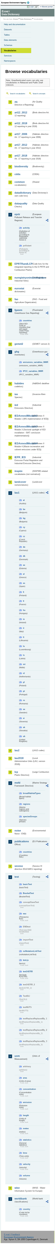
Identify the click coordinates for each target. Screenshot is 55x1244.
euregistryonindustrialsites (23, 277)
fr (23, 601)
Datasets (8, 29)
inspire (18, 471)
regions (26, 804)
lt (23, 637)
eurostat (19, 288)
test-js (26, 960)
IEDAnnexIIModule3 (23, 426)
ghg (17, 351)
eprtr (17, 214)
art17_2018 (21, 155)
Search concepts (39, 94)
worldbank (21, 1198)
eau (24, 913)
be (24, 509)
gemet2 (19, 344)
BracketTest (27, 893)
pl (24, 682)
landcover (20, 482)
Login (32, 7)
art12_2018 (21, 123)
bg (24, 518)
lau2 (17, 750)
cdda (17, 174)
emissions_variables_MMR (27, 362)
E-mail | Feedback (12, 1234)
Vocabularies (10, 50)
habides (19, 383)
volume (26, 1175)
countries (27, 320)
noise (18, 830)
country (26, 1209)
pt (24, 691)
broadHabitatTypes (27, 793)
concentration (27, 1089)
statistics (27, 1140)
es (24, 583)
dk (24, 556)
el (24, 574)
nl (24, 673)
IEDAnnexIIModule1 (23, 416)
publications (22, 841)
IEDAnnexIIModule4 (23, 443)
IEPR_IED (20, 457)
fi (23, 592)
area (25, 1078)
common (20, 182)
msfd (17, 782)
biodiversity (21, 166)
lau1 (17, 492)
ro (24, 700)
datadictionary (23, 192)
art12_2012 (21, 112)
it (23, 628)
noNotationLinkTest (27, 951)
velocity (26, 1164)
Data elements (10, 40)
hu (24, 610)
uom (17, 1056)
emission (27, 1102)
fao (16, 299)
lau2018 (19, 758)
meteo (26, 1128)
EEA (16, 2)
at (24, 500)
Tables (7, 35)
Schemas (8, 45)
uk (24, 736)
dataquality (21, 203)
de (24, 547)
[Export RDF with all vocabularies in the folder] (47, 220)
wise (17, 1188)
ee (24, 565)
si (24, 718)
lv (24, 655)
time (25, 1153)
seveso (19, 866)
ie (24, 619)
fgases (18, 310)
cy (24, 527)
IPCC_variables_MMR (27, 371)
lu (24, 646)
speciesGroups (27, 816)
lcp (16, 772)
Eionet (15, 19)
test (17, 877)
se (24, 709)
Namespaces (10, 61)
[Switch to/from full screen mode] (37, 6)
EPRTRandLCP (23, 264)
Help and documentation (14, 24)
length (26, 1115)
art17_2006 (21, 134)
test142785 (27, 971)
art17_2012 (21, 145)
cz (24, 536)
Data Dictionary (26, 19)
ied (16, 405)
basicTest (27, 884)
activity (26, 228)
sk (24, 727)
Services (8, 56)
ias (16, 394)
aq (16, 101)
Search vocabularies (17, 94)
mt (24, 664)
